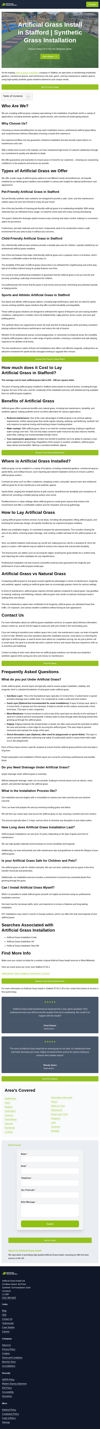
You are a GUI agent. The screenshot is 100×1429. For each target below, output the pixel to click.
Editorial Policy (9, 1410)
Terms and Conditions (12, 1358)
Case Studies (8, 1327)
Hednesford (35, 973)
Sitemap (6, 1422)
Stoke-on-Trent (58, 1106)
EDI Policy (7, 1388)
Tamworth (55, 1127)
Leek (53, 1122)
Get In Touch (50, 1240)
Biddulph (55, 1131)
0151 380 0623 (9, 1298)
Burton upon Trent (59, 1114)
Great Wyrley (11, 1119)
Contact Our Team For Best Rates (50, 359)
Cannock (45, 973)
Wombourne (56, 1110)
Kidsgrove (55, 1118)
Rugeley (25, 973)
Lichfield (8, 1132)
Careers (6, 1331)
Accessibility (8, 1392)
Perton (54, 1102)
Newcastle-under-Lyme (61, 1097)
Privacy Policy (8, 1349)
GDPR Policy (8, 1379)
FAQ (4, 1315)
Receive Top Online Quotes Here (50, 453)
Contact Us (7, 1319)
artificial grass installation (27, 73)
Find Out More (50, 663)
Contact (92, 4)
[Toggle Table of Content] (27, 96)
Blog (4, 1311)
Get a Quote (48, 56)
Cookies (6, 1353)
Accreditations (8, 1366)
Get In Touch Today (50, 87)
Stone (17, 973)
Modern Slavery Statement (14, 1384)
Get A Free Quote (50, 1079)
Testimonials (8, 1323)
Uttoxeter (9, 1123)
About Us (6, 1345)
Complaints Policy (10, 1414)
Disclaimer (7, 1396)
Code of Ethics (9, 1418)
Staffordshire (7, 973)
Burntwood (10, 1128)
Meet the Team (9, 1362)
